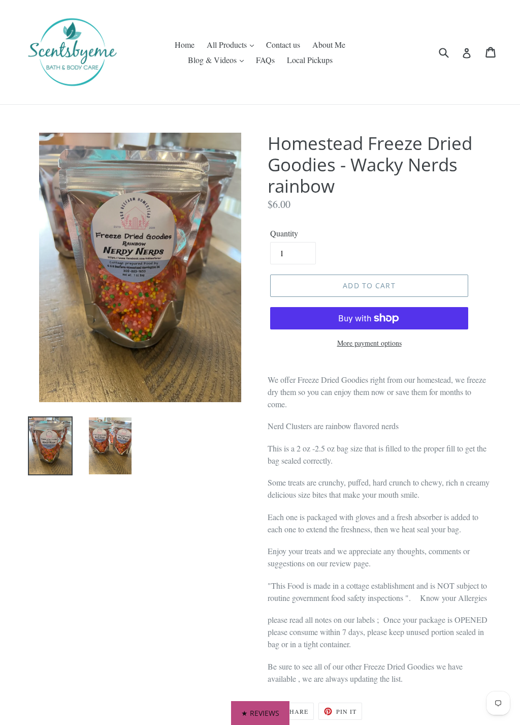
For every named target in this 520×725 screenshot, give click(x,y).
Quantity (284, 233)
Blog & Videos (213, 59)
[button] (260, 713)
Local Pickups (310, 59)
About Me (328, 44)
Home (184, 44)
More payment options (369, 343)
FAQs (265, 59)
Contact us (283, 44)
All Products (228, 44)
